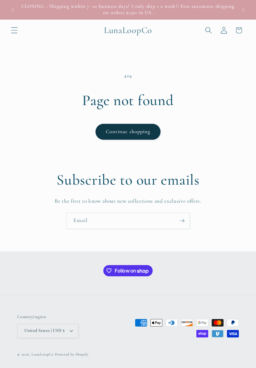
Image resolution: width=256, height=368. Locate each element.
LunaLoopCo (43, 354)
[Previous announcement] (13, 10)
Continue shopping (128, 131)
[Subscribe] (182, 221)
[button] (14, 30)
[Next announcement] (243, 10)
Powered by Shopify (72, 354)
